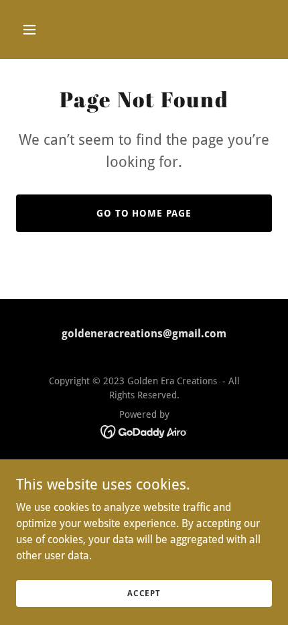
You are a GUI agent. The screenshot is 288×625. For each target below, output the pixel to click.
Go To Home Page (144, 213)
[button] (35, 29)
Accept (144, 593)
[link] (144, 430)
